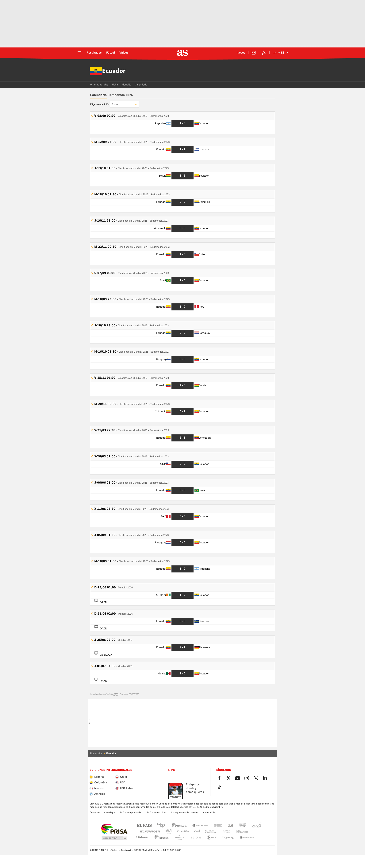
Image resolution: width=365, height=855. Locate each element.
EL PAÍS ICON (179, 837)
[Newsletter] (253, 53)
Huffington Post (150, 831)
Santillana (179, 825)
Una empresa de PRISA (114, 829)
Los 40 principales (161, 825)
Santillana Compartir (200, 825)
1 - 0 (182, 123)
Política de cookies (157, 812)
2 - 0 (182, 673)
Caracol (256, 825)
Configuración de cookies (184, 812)
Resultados (94, 52)
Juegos (241, 52)
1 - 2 (182, 175)
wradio (170, 831)
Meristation (228, 837)
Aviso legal (109, 812)
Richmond (255, 831)
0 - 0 (182, 201)
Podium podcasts (161, 837)
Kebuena (239, 831)
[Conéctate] (264, 53)
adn (243, 825)
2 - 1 (182, 149)
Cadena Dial (196, 831)
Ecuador (114, 71)
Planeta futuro (223, 831)
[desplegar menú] (79, 52)
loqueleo (211, 837)
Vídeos (124, 52)
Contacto (95, 812)
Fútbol (110, 52)
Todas (115, 104)
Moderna (141, 837)
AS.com (230, 825)
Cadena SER (218, 825)
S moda (195, 837)
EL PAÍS (144, 825)
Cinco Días (182, 831)
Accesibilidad (209, 812)
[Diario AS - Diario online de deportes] (182, 53)
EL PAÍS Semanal (209, 831)
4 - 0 (182, 385)
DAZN (103, 602)
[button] (114, 838)
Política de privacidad (131, 812)
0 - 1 (182, 411)
